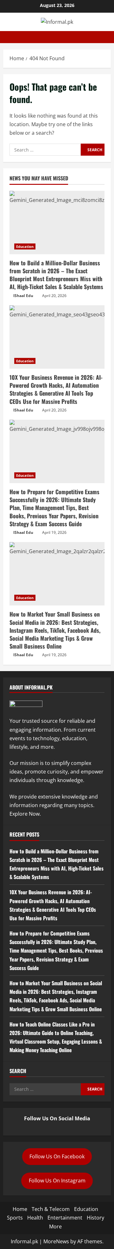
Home (20, 1209)
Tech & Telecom (51, 1209)
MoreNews (56, 1241)
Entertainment (65, 1217)
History (95, 1217)
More (55, 1226)
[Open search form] (109, 37)
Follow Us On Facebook (57, 1156)
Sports (15, 1217)
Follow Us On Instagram (57, 1180)
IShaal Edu (23, 295)
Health (35, 1217)
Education (25, 246)
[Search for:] (45, 150)
